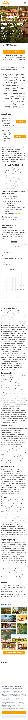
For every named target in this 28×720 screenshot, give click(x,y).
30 (23, 289)
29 (20, 289)
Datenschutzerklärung (19, 708)
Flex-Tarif (17, 213)
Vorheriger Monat (4, 269)
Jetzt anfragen (14, 51)
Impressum (13, 708)
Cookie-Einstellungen (6, 708)
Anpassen (14, 716)
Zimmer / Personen (7, 256)
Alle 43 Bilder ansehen (14, 653)
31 (4, 293)
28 (17, 289)
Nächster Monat (24, 269)
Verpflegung (5, 262)
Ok (14, 712)
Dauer (4, 250)
